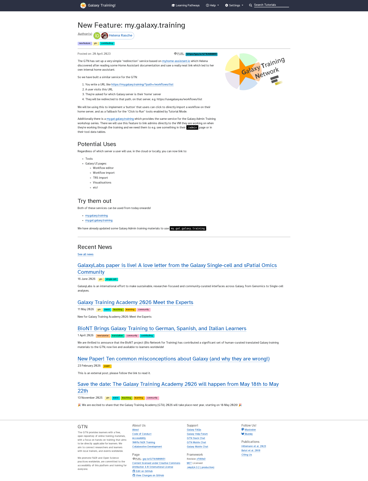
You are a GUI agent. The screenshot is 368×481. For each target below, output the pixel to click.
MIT (189, 463)
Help (213, 6)
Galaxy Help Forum (197, 434)
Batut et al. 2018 (251, 450)
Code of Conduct (141, 434)
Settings (234, 6)
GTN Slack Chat (196, 438)
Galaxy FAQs (194, 430)
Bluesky (248, 434)
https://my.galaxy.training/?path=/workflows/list (142, 84)
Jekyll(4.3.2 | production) (200, 467)
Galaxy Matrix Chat (197, 446)
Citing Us (247, 455)
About (135, 430)
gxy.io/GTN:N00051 (154, 459)
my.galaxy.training (96, 215)
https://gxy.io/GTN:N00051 (201, 54)
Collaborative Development (147, 446)
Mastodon (250, 430)
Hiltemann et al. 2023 (254, 446)
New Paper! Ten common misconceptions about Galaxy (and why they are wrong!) (174, 359)
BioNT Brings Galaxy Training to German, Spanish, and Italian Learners (162, 328)
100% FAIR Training (143, 442)
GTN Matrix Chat (196, 442)
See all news (86, 254)
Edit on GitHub (144, 471)
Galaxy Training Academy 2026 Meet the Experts (135, 302)
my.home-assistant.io (176, 61)
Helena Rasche (120, 35)
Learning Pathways (187, 6)
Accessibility (139, 438)
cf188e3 (201, 459)
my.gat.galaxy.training (120, 119)
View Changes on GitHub (149, 475)
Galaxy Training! (101, 5)
